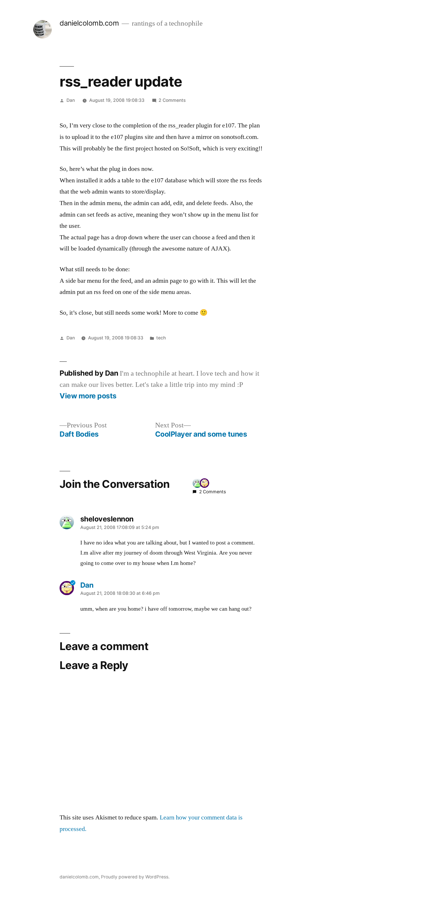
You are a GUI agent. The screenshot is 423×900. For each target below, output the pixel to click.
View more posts (88, 396)
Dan (70, 100)
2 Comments (172, 100)
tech (161, 338)
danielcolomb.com (89, 23)
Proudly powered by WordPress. (135, 877)
